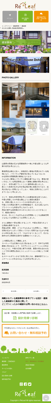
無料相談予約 (6, 379)
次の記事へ (36, 291)
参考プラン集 (30, 358)
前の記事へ (14, 291)
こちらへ (43, 304)
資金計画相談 (30, 365)
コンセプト (5, 358)
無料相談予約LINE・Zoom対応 (41, 18)
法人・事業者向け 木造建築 (35, 361)
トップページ (6, 26)
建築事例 (16, 26)
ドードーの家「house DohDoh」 (13, 28)
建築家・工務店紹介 (8, 361)
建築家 (24, 26)
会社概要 (28, 368)
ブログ (4, 372)
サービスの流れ (7, 368)
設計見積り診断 (25, 19)
